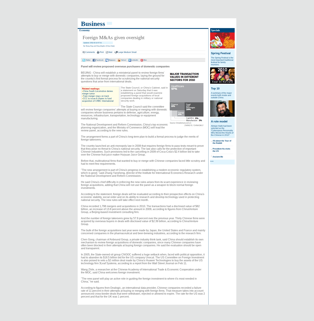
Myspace (111, 60)
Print (102, 52)
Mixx (145, 60)
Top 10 (215, 88)
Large (120, 52)
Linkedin (134, 60)
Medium (127, 52)
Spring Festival (221, 53)
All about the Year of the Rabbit (222, 142)
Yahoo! (123, 60)
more (212, 161)
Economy (84, 30)
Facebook (99, 60)
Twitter (87, 60)
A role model (219, 121)
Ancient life (218, 157)
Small (134, 52)
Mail (110, 52)
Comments (90, 52)
